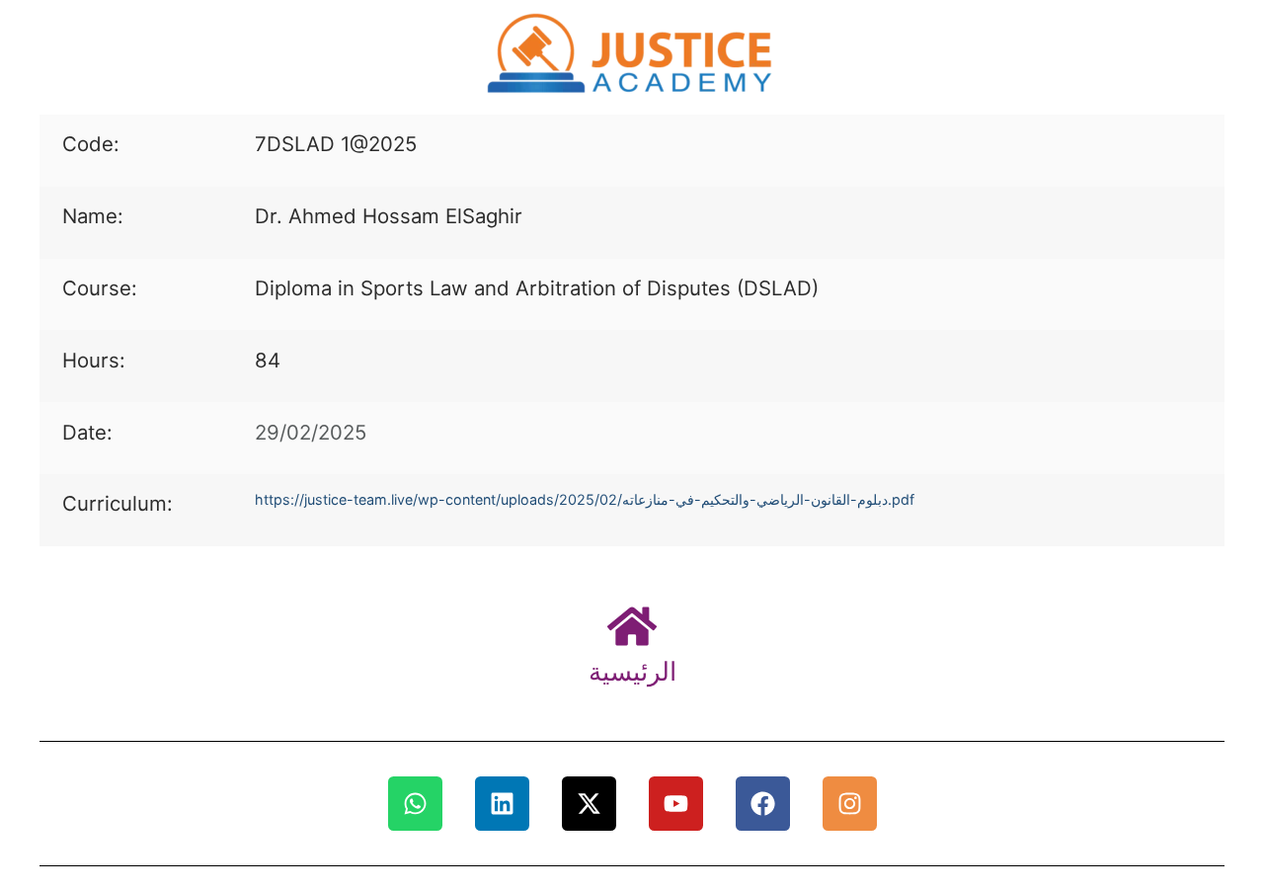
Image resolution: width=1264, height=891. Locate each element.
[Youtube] (676, 803)
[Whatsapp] (415, 803)
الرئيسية (632, 671)
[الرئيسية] (632, 626)
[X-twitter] (589, 803)
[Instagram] (850, 803)
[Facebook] (763, 803)
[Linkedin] (502, 803)
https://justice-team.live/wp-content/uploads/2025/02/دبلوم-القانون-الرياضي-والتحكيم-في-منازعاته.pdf (584, 499)
